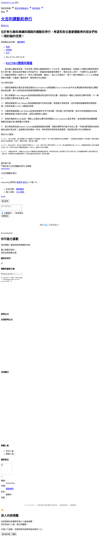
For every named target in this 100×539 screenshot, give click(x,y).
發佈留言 (5, 216)
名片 (8, 53)
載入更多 (5, 201)
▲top (3, 196)
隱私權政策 (64, 505)
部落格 (9, 50)
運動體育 (21, 42)
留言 (25, 182)
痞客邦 (19, 182)
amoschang (5, 168)
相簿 (8, 47)
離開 (14, 534)
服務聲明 (73, 505)
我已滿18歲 (6, 534)
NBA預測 (20, 192)
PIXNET (32, 505)
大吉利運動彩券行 (16, 19)
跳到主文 (5, 26)
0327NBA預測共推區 (19, 63)
